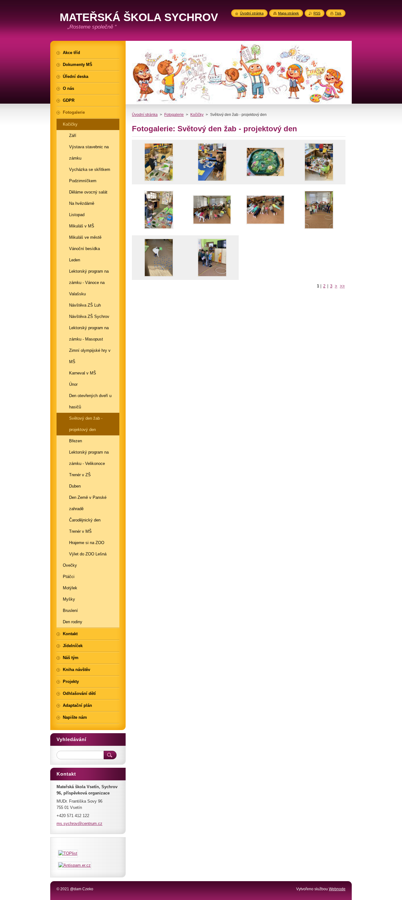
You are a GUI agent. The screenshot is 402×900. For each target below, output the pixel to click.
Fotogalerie (174, 115)
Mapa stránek (288, 13)
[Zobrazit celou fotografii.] (158, 162)
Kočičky (197, 115)
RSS (316, 13)
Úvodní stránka (145, 115)
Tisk (338, 13)
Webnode (337, 889)
